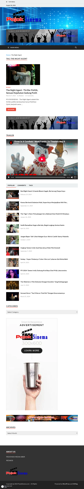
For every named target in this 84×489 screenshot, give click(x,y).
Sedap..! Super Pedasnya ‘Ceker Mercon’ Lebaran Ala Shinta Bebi (44, 259)
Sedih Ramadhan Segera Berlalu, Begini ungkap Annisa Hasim (42, 225)
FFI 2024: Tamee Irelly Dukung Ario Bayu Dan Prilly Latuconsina (43, 270)
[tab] (11, 185)
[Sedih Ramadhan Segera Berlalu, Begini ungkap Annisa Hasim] (12, 225)
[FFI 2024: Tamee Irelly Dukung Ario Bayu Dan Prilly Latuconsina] (12, 271)
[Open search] (75, 47)
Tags (31, 185)
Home (8, 55)
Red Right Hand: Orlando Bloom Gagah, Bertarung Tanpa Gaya (42, 191)
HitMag (75, 484)
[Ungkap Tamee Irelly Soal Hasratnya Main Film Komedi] (12, 248)
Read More (10, 109)
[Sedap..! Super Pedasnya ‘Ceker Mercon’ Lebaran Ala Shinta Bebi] (12, 259)
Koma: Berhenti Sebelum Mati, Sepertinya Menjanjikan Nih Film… (44, 202)
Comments (22, 185)
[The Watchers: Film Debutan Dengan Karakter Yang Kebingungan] (12, 282)
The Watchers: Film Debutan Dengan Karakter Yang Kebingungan (44, 282)
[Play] (9, 177)
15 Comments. (29, 96)
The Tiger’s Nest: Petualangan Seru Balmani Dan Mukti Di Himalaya (44, 214)
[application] (42, 159)
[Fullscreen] (75, 177)
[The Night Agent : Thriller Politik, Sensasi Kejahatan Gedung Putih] (23, 74)
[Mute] (72, 177)
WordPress (66, 484)
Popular (11, 185)
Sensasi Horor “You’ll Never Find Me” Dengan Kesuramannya (42, 293)
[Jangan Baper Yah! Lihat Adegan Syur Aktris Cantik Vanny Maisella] (12, 237)
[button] (4, 486)
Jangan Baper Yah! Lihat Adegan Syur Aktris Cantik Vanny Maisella (44, 236)
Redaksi (21, 96)
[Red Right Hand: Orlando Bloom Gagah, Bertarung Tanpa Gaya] (12, 191)
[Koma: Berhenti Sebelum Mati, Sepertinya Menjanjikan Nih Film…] (12, 203)
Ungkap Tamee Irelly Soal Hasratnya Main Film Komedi (40, 248)
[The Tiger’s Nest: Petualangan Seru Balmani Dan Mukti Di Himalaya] (12, 214)
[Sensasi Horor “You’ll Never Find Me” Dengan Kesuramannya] (12, 293)
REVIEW (8, 87)
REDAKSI (9, 460)
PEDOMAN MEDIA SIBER (15, 457)
